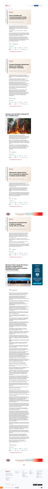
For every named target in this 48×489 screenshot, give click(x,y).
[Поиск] (27, 5)
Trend (23, 27)
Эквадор (14, 98)
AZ (40, 487)
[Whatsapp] (6, 484)
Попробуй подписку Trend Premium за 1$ (16, 51)
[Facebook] (8, 484)
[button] (6, 10)
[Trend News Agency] (8, 471)
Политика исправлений (25, 476)
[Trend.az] (8, 5)
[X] (9, 484)
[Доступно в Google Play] (40, 485)
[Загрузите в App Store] (35, 485)
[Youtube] (11, 484)
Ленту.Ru (14, 76)
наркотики (10, 98)
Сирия (10, 249)
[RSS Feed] (15, 484)
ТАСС (25, 138)
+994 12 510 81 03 (7, 479)
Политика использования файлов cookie (39, 477)
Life (9, 28)
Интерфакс (15, 186)
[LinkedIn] (14, 484)
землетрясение (14, 249)
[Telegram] (12, 484)
